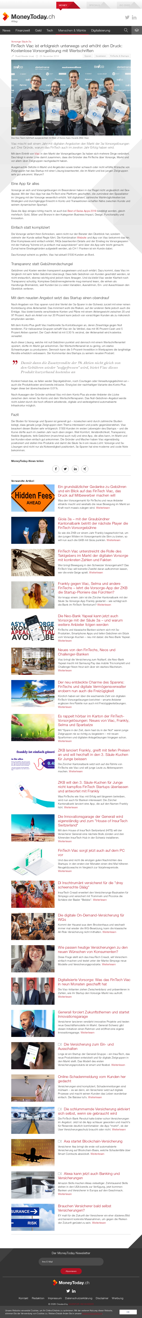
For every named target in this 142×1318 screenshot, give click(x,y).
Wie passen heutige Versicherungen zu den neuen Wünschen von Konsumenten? (93, 949)
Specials (94, 5)
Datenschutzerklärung (78, 1298)
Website (82, 237)
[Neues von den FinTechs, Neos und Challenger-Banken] (33, 660)
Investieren (101, 56)
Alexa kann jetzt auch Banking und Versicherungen (89, 1175)
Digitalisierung (100, 30)
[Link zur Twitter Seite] (127, 17)
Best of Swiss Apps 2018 (82, 210)
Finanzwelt (23, 30)
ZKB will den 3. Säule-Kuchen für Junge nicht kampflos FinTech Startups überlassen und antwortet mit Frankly (93, 786)
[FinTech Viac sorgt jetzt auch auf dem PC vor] (33, 861)
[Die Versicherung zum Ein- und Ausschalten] (33, 1055)
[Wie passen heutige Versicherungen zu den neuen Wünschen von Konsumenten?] (33, 958)
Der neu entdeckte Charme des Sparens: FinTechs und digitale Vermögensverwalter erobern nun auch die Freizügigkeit (92, 686)
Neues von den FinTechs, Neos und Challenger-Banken (87, 651)
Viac (37, 153)
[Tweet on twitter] (65, 468)
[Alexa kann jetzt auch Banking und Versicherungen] (33, 1184)
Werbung (117, 1298)
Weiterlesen (103, 507)
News (6, 30)
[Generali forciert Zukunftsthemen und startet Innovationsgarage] (33, 1023)
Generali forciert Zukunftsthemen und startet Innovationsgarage (93, 1014)
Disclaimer (102, 1298)
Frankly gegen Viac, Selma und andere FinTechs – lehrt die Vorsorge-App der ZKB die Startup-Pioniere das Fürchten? (92, 587)
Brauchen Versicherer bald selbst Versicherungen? (84, 1208)
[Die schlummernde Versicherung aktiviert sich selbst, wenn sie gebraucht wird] (33, 1120)
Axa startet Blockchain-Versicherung (93, 1141)
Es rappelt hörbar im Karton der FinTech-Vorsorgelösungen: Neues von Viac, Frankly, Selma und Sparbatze (94, 720)
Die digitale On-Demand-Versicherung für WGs (91, 917)
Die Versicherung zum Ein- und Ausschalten (86, 1046)
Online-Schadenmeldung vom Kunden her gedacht (92, 1078)
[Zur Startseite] (71, 1282)
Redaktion (38, 1298)
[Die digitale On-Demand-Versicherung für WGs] (33, 926)
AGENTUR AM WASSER (81, 1304)
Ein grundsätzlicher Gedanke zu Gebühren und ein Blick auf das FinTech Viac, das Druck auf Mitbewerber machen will (92, 490)
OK (128, 1312)
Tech (50, 30)
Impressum (55, 1298)
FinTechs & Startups (119, 56)
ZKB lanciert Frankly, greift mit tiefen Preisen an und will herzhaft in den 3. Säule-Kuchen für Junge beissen (94, 754)
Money (63, 5)
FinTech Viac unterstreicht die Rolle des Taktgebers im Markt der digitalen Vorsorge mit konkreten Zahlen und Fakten (93, 555)
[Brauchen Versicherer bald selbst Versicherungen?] (33, 1216)
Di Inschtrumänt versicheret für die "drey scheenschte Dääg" (90, 884)
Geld (38, 30)
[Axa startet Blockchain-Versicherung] (33, 1152)
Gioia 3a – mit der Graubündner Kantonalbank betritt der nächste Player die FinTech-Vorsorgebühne (93, 523)
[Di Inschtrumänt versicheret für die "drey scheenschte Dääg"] (33, 893)
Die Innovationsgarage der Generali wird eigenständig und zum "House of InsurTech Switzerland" (92, 820)
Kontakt (23, 1298)
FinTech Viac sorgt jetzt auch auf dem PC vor (91, 852)
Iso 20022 (124, 5)
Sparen (88, 56)
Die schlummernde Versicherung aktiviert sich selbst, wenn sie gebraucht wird (94, 1111)
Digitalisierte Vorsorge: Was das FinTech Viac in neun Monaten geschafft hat (94, 981)
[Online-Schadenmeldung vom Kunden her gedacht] (33, 1087)
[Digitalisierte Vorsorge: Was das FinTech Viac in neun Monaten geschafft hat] (33, 990)
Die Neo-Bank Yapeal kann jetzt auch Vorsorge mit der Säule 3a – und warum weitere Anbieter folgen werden (90, 620)
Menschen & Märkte (72, 30)
